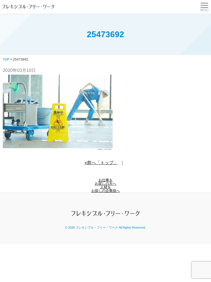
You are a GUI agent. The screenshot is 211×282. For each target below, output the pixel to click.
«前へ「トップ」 (101, 162)
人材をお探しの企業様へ (105, 189)
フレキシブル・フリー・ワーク (97, 227)
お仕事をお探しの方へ (105, 182)
